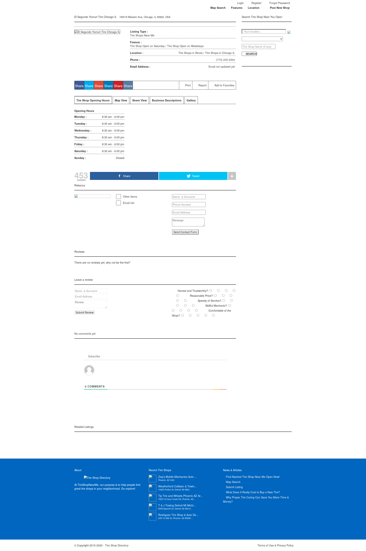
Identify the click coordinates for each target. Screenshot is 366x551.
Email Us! (128, 203)
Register (256, 3)
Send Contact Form (185, 232)
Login (240, 3)
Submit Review (85, 312)
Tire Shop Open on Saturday (147, 46)
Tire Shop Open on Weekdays (185, 46)
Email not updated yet (222, 66)
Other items (129, 196)
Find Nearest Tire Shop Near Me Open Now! (253, 477)
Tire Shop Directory (116, 545)
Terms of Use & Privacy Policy (276, 545)
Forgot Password (279, 3)
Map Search (218, 8)
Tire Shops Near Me (142, 35)
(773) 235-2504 (225, 60)
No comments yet (85, 333)
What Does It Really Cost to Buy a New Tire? (253, 492)
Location (253, 8)
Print (187, 85)
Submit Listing (234, 487)
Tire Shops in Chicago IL (220, 53)
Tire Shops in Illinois (190, 53)
